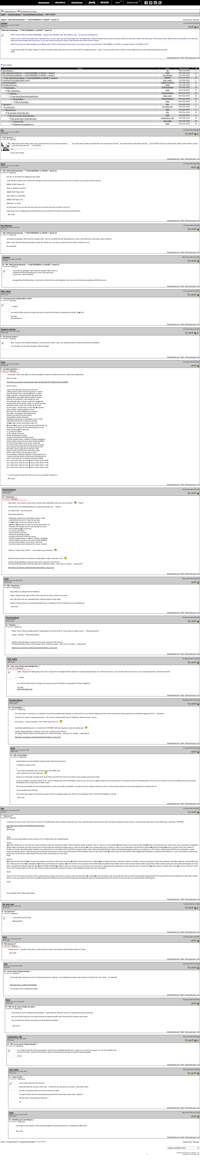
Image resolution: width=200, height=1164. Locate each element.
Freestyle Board (14, 14)
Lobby (3, 14)
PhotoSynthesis (167, 87)
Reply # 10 (18, 1008)
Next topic (196, 19)
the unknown (167, 75)
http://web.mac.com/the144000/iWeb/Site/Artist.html (25, 826)
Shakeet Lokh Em (167, 83)
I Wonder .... (14, 94)
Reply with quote (190, 57)
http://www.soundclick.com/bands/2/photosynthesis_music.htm (31, 568)
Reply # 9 (16, 973)
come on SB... (19, 121)
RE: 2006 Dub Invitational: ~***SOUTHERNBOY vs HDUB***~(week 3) (29, 73)
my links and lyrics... (10, 85)
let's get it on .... (8, 71)
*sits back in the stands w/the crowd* (16, 80)
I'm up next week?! (9, 83)
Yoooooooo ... (11, 88)
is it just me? (10, 107)
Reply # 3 (15, 266)
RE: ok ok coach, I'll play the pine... (22, 116)
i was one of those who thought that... (25, 96)
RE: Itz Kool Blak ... (23, 102)
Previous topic (187, 19)
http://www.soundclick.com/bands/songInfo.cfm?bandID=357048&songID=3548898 (37, 382)
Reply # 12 (21, 1079)
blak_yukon (167, 80)
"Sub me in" (7, 104)
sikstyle (4, 23)
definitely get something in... (24, 124)
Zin (167, 71)
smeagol (167, 78)
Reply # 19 (21, 709)
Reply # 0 (13, 139)
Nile (167, 104)
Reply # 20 (23, 757)
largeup (92, 2)
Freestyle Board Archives (33, 14)
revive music (105, 2)
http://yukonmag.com (25, 689)
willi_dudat (168, 121)
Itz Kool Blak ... (19, 99)
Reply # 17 (18, 626)
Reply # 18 (20, 668)
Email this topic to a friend (28, 11)
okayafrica (60, 2)
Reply (182, 57)
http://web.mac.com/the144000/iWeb (23, 985)
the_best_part (167, 107)
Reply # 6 (15, 498)
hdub (167, 73)
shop (117, 3)
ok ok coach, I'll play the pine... (19, 113)
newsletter (132, 3)
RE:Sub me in (11, 110)
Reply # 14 (16, 587)
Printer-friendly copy (10, 11)
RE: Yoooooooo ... (14, 91)
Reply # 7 (15, 913)
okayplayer (43, 2)
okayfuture (77, 2)
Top (198, 57)
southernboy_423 (167, 118)
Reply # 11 (20, 1046)
